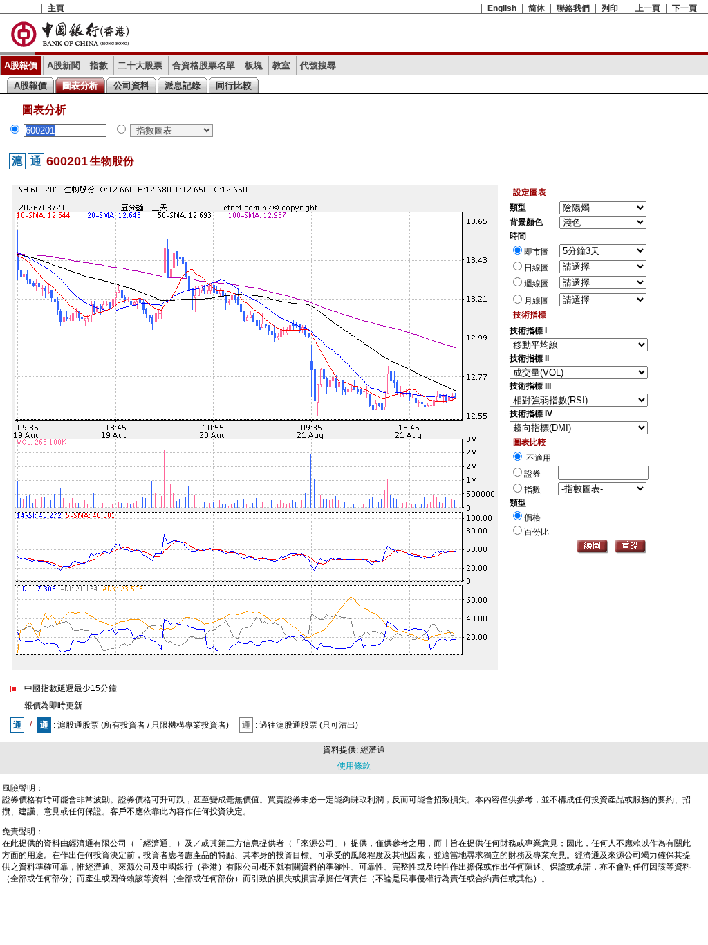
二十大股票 (140, 65)
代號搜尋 (318, 65)
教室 (281, 65)
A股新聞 (63, 65)
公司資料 (131, 85)
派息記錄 (183, 85)
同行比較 (234, 85)
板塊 (254, 65)
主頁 (56, 8)
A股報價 (20, 65)
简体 (536, 8)
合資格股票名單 (203, 65)
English (501, 8)
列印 (610, 8)
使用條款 (354, 766)
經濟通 (372, 750)
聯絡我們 (573, 8)
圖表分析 (80, 85)
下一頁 (684, 8)
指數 (99, 65)
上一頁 (647, 8)
